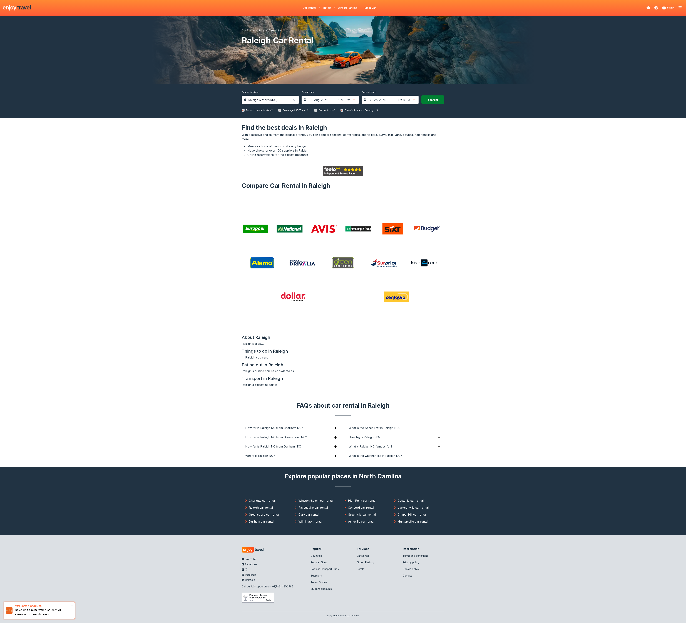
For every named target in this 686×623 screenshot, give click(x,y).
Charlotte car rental (262, 500)
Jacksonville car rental (413, 507)
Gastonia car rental (411, 500)
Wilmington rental (310, 521)
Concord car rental (361, 507)
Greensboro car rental (264, 514)
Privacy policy (411, 562)
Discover (370, 7)
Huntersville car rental (413, 521)
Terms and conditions (415, 555)
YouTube (250, 559)
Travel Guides (319, 582)
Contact (407, 575)
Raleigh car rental (261, 507)
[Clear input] (294, 100)
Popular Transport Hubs (325, 568)
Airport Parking (347, 7)
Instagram (250, 574)
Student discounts (321, 588)
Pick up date (308, 92)
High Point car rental (362, 500)
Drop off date (369, 92)
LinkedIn (249, 579)
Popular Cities (319, 562)
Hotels (327, 7)
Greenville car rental (362, 514)
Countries (316, 555)
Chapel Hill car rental (412, 514)
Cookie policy (411, 568)
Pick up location (250, 92)
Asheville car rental (361, 521)
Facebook (250, 564)
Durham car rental (261, 521)
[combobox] (272, 100)
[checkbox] (243, 110)
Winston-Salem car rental (316, 500)
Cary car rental (309, 514)
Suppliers (316, 575)
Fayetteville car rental (313, 507)
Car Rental (309, 7)
